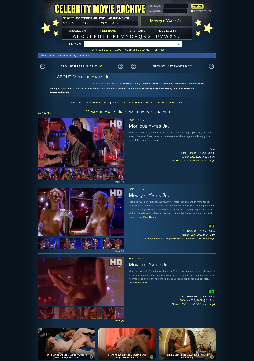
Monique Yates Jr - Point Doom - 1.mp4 (193, 304)
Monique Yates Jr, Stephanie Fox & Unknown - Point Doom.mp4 (180, 238)
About (119, 50)
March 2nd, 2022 (192, 156)
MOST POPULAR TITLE (98, 102)
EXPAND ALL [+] (45, 113)
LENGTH (159, 102)
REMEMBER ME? (202, 11)
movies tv (110, 23)
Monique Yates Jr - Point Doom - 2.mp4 (193, 160)
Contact (130, 50)
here (87, 55)
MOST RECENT (119, 102)
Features (95, 50)
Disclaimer (144, 50)
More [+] (119, 182)
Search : (75, 43)
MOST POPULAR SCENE (141, 102)
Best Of (108, 50)
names (87, 23)
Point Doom (136, 119)
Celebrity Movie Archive (100, 9)
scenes (68, 23)
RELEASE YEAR (174, 102)
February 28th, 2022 (191, 234)
